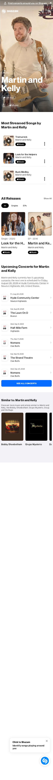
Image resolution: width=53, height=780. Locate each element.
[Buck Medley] (9, 176)
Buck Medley (22, 172)
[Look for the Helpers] (9, 158)
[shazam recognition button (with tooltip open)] (45, 761)
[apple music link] (14, 105)
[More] (44, 144)
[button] (51, 2)
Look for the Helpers (26, 154)
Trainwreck (21, 137)
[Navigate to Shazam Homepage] (9, 11)
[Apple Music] (6, 252)
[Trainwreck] (9, 141)
